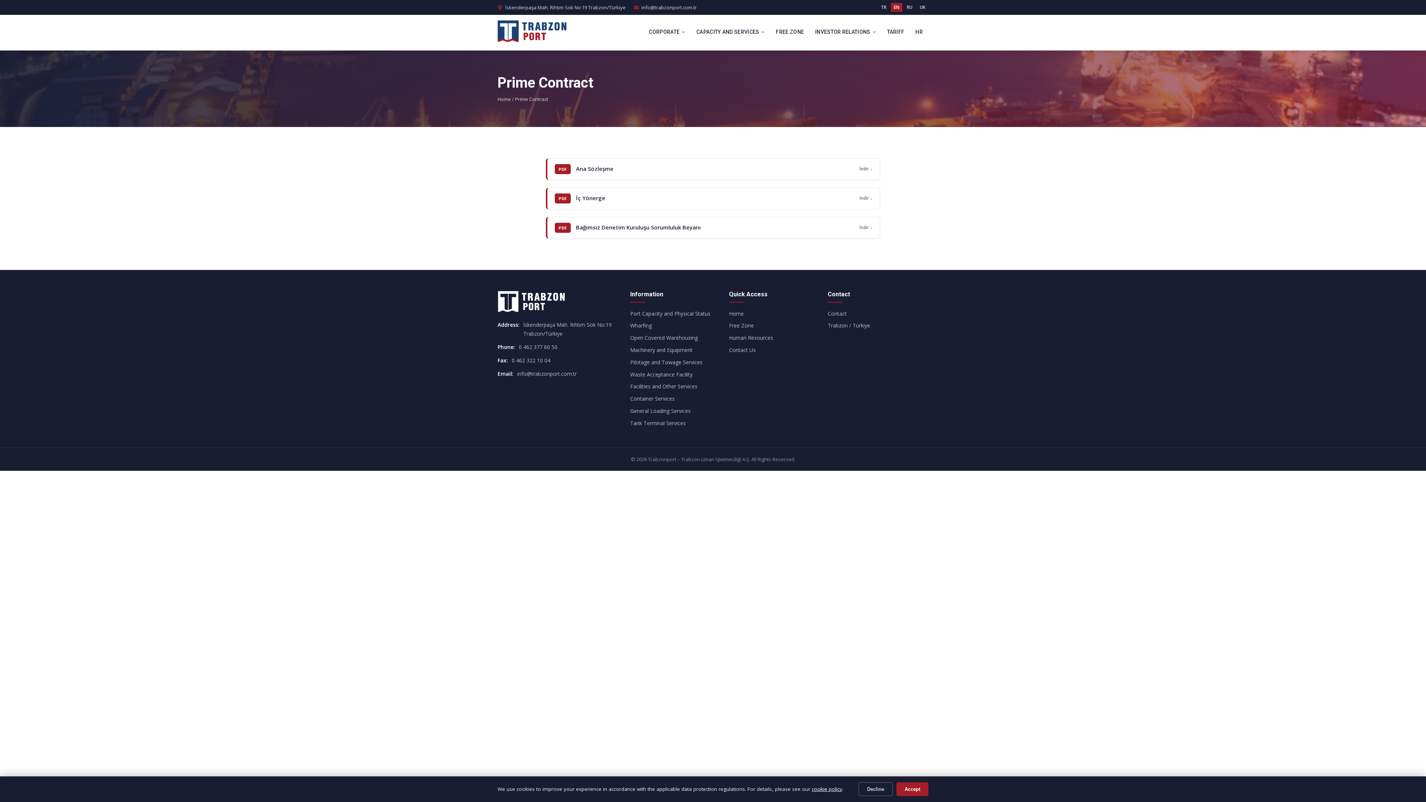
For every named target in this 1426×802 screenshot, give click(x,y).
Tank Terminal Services (658, 423)
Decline (875, 789)
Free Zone (790, 32)
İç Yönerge (590, 198)
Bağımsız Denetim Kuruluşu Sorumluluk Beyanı (638, 227)
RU (909, 7)
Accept (912, 789)
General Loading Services (660, 410)
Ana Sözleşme (594, 168)
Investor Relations (842, 32)
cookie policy (827, 789)
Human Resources (751, 337)
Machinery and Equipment (661, 349)
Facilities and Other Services (663, 386)
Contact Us (742, 349)
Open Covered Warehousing (664, 337)
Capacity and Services (727, 32)
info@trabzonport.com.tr (669, 7)
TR (883, 7)
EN (896, 7)
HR (919, 32)
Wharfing (641, 325)
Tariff (896, 32)
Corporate (664, 32)
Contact (837, 313)
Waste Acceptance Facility (661, 374)
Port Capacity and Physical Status (670, 313)
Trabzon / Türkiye (849, 325)
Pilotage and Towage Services (666, 362)
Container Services (652, 398)
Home (504, 99)
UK (922, 7)
